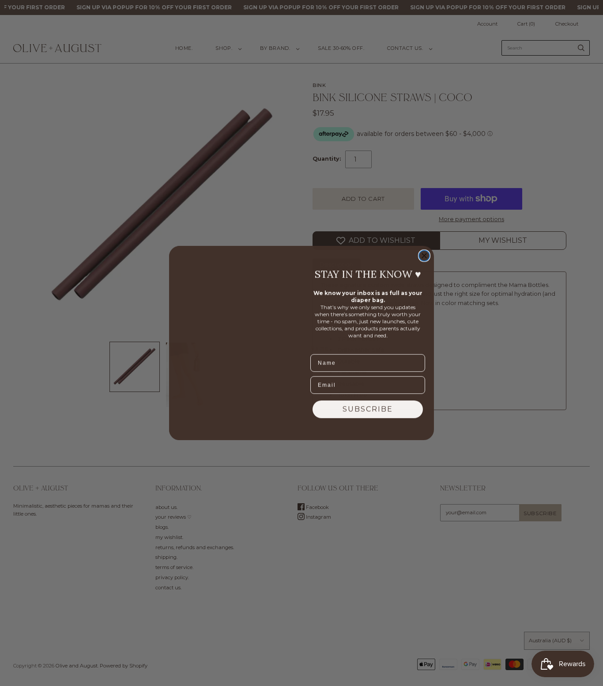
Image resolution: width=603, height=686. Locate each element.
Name (319, 348)
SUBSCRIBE (368, 409)
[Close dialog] (424, 255)
